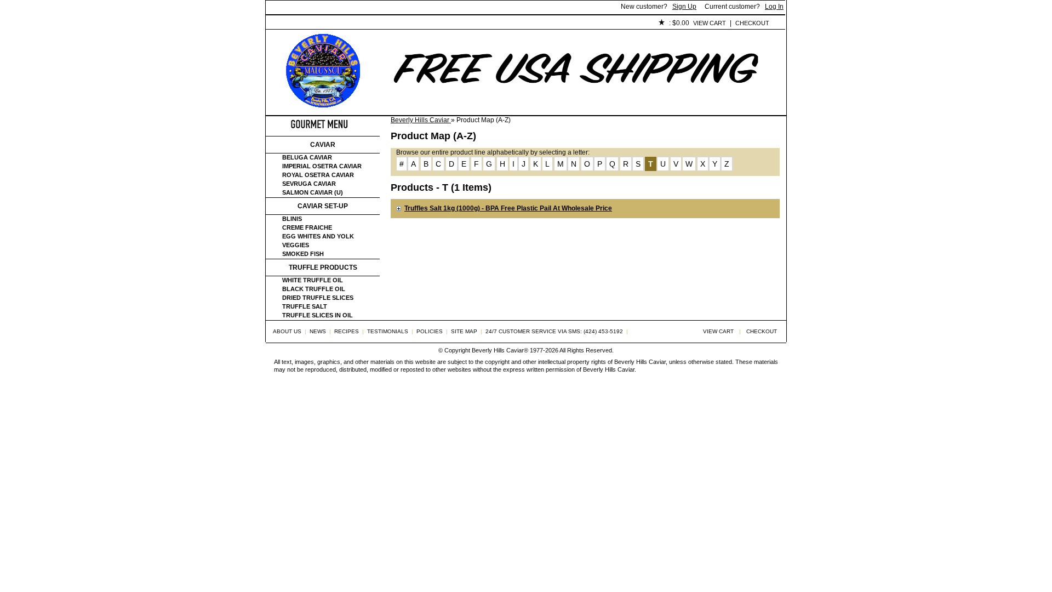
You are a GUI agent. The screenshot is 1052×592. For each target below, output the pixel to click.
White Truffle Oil (312, 280)
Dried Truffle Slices (317, 297)
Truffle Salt (304, 306)
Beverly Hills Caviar (421, 120)
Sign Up (684, 6)
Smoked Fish (303, 254)
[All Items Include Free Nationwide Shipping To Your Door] (577, 107)
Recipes (346, 331)
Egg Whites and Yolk (318, 236)
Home (284, 23)
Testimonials (463, 23)
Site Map (464, 331)
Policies (518, 23)
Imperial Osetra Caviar (322, 166)
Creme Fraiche (307, 227)
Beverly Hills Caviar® (500, 350)
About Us (326, 23)
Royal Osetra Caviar (318, 175)
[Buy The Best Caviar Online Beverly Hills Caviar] (323, 105)
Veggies (295, 245)
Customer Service (391, 23)
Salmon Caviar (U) (312, 192)
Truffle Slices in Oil (317, 315)
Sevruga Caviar (309, 183)
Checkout (752, 23)
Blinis (292, 218)
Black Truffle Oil (313, 289)
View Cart (709, 23)
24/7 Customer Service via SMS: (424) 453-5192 (554, 331)
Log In (774, 6)
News (318, 331)
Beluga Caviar (307, 157)
